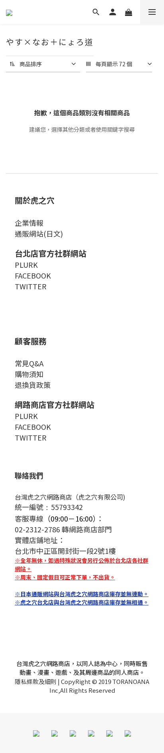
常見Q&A (29, 363)
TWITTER (31, 286)
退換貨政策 (33, 384)
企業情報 (29, 222)
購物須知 (29, 374)
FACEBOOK (33, 275)
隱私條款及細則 (36, 681)
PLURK (26, 264)
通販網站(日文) (39, 233)
